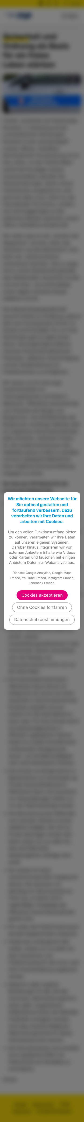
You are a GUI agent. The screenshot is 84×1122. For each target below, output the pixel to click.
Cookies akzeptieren (42, 595)
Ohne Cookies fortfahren (42, 607)
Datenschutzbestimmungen (42, 619)
